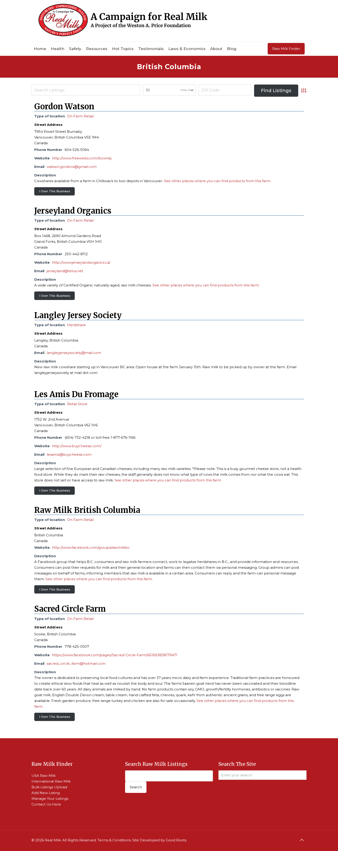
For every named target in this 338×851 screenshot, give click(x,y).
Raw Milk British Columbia (87, 510)
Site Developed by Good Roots (159, 840)
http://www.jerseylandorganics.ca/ (81, 262)
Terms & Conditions (114, 840)
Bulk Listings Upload (49, 787)
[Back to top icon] (301, 840)
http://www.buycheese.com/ (76, 446)
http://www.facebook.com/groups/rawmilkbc (91, 547)
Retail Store (77, 404)
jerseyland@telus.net (65, 271)
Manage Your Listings (50, 798)
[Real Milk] (122, 21)
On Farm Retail (80, 116)
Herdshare (76, 325)
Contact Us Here (46, 804)
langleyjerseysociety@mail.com (74, 353)
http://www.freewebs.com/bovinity (82, 158)
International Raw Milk (51, 781)
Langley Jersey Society (78, 315)
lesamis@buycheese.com (69, 454)
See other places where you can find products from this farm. (217, 181)
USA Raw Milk (44, 775)
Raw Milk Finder (286, 48)
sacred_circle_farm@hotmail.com (76, 663)
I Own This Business (54, 191)
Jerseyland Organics (72, 211)
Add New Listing (46, 793)
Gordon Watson (64, 106)
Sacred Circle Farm (70, 609)
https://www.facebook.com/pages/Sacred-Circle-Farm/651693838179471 (114, 655)
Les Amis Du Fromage (76, 394)
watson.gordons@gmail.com (72, 166)
